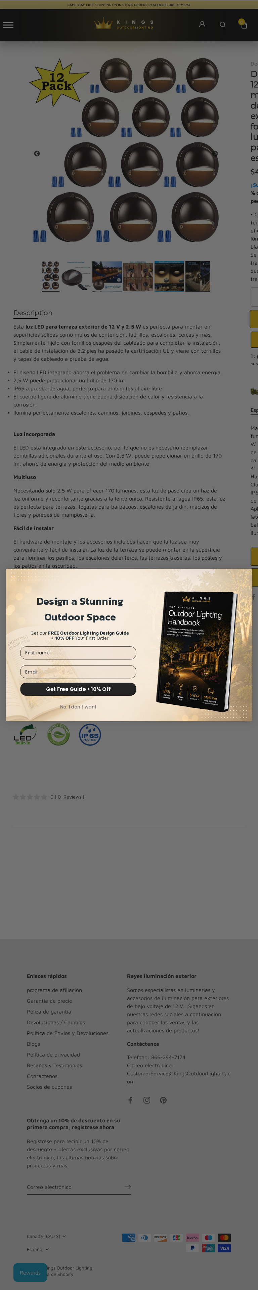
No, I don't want (78, 706)
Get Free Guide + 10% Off (78, 689)
